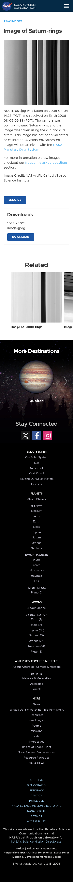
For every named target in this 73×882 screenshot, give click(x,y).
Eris (36, 581)
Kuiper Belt (36, 468)
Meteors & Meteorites (36, 678)
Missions (36, 731)
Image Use (36, 801)
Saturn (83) (36, 635)
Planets (36, 493)
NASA (5, 6)
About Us (37, 780)
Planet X (36, 592)
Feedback (36, 790)
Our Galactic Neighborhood (22, 15)
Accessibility (36, 821)
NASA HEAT (37, 763)
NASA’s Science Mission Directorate (36, 841)
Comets (36, 689)
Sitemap (36, 816)
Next (65, 381)
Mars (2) (36, 625)
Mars (36, 526)
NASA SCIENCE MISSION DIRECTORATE (36, 806)
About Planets (36, 499)
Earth (36, 521)
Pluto (36, 559)
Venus (36, 516)
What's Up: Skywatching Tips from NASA (37, 709)
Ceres (36, 565)
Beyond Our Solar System (36, 479)
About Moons (36, 608)
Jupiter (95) (36, 630)
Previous (7, 381)
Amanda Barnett (46, 848)
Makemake (36, 570)
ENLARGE (15, 200)
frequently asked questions (46, 162)
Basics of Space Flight (36, 747)
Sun (36, 463)
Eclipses (36, 484)
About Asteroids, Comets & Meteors (37, 666)
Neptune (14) (36, 646)
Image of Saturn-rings (26, 327)
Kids (36, 736)
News (36, 704)
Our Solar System (36, 457)
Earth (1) (36, 619)
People (36, 725)
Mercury (36, 510)
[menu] (66, 6)
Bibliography (36, 785)
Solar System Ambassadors (36, 752)
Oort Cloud (36, 473)
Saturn (36, 537)
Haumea (36, 575)
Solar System (36, 451)
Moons (36, 602)
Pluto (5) (36, 651)
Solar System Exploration (22, 6)
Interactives (36, 741)
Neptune (36, 548)
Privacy (36, 795)
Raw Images (13, 21)
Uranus (36, 543)
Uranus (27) (36, 641)
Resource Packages (36, 757)
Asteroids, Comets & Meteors (36, 661)
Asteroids (36, 683)
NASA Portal (36, 811)
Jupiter (36, 401)
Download (20, 237)
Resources (36, 715)
